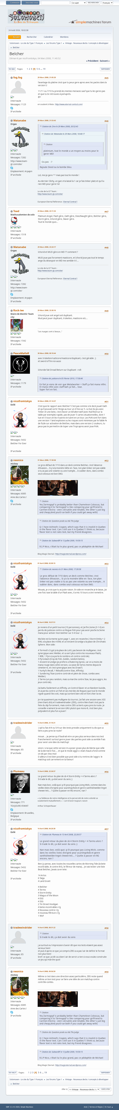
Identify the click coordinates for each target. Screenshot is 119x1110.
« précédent (92, 60)
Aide (85, 1107)
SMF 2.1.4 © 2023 (13, 1107)
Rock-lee (18, 310)
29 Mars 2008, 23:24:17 (47, 247)
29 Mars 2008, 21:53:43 (47, 120)
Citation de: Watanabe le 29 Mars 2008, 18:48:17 (64, 134)
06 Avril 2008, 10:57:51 (46, 622)
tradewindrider (22, 723)
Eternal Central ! (70, 201)
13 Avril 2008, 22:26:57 (46, 771)
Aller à (64, 1089)
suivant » (105, 60)
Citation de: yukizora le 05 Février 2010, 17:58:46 (62, 378)
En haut (12, 1072)
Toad (16, 211)
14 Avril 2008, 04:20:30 (46, 828)
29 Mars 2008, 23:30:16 (47, 310)
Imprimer (105, 69)
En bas (12, 69)
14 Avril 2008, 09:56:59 (46, 971)
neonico (18, 460)
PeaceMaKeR (21, 353)
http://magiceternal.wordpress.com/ (70, 554)
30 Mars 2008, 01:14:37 (47, 401)
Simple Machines (26, 1107)
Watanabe (19, 120)
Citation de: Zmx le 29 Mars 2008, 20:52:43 (60, 126)
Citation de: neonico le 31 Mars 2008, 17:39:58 (61, 569)
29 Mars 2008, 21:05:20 (47, 77)
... (41, 69)
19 (44, 69)
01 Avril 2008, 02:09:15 (46, 563)
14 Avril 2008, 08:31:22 (46, 927)
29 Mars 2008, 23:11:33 (47, 211)
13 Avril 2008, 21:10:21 (46, 723)
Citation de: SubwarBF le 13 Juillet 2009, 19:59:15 (62, 540)
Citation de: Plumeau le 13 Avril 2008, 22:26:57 (61, 834)
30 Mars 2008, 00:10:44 (47, 353)
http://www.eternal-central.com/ (69, 104)
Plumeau (18, 771)
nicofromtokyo (22, 401)
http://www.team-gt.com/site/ (50, 194)
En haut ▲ (109, 1107)
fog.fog (17, 77)
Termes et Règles (96, 1107)
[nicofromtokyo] (12, 447)
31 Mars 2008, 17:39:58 (47, 460)
